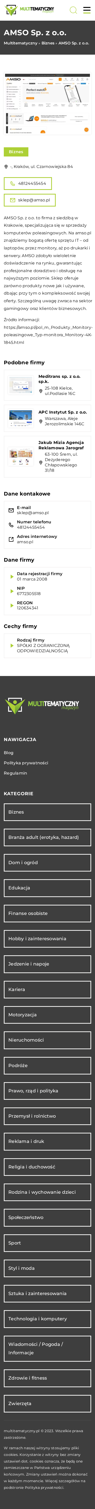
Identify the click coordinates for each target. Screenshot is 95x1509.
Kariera (16, 989)
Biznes (16, 151)
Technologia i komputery (37, 1319)
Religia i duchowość (31, 1167)
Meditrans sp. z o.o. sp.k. (59, 379)
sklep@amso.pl (34, 200)
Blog (8, 752)
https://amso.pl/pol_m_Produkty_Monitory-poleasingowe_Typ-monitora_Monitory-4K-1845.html (48, 335)
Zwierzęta (19, 1403)
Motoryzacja (22, 1015)
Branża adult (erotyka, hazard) (43, 837)
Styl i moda (21, 1268)
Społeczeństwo (25, 1217)
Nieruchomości (26, 1040)
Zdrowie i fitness (27, 1378)
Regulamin (15, 773)
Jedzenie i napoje (28, 964)
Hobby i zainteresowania (37, 938)
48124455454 (32, 183)
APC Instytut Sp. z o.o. (63, 412)
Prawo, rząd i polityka (33, 1091)
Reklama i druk (26, 1141)
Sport (14, 1243)
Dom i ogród (23, 862)
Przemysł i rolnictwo (32, 1116)
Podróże (18, 1065)
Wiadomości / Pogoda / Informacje (35, 1349)
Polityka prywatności (26, 762)
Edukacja (19, 888)
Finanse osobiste (28, 913)
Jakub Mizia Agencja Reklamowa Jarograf (61, 445)
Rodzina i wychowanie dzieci (42, 1192)
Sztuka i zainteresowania (37, 1293)
